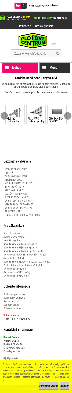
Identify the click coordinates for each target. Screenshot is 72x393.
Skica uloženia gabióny (14, 268)
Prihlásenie (25, 26)
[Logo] (36, 40)
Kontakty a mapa (11, 351)
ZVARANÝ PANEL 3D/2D (16, 169)
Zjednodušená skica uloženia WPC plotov (23, 265)
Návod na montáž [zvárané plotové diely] (23, 251)
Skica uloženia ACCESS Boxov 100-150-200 (24, 254)
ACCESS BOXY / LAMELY (16, 197)
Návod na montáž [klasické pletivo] (20, 244)
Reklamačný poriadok (14, 297)
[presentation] (4, 116)
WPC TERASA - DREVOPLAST (19, 208)
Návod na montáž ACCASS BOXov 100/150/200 (26, 261)
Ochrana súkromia (12, 308)
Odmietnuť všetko (48, 386)
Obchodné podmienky (14, 294)
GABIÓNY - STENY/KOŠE (16, 193)
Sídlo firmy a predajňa (14, 348)
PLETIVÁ (9, 172)
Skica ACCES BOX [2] (13, 258)
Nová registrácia (44, 26)
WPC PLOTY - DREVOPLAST (18, 200)
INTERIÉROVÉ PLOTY (15, 179)
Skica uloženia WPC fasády (16, 272)
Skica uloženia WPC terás (16, 275)
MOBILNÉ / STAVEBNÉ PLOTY (19, 183)
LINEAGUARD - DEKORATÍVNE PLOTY (22, 215)
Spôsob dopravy (11, 233)
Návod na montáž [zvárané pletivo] (20, 247)
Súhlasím (64, 386)
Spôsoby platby (11, 304)
